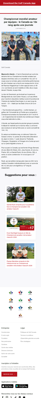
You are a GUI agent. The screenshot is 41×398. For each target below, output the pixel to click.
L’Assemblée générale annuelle (29, 338)
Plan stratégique (25, 341)
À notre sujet (5, 335)
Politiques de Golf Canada (28, 332)
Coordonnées (5, 332)
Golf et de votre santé (7, 353)
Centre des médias (7, 347)
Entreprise (5, 328)
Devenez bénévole (7, 350)
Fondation (4, 338)
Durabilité (4, 357)
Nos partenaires (6, 341)
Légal (22, 328)
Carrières (4, 344)
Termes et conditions (26, 335)
